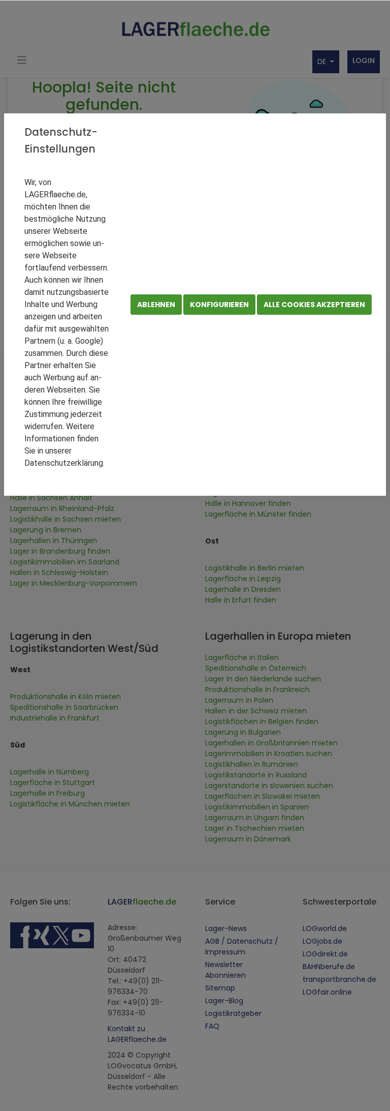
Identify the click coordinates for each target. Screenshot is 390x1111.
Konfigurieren (219, 304)
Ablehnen (156, 304)
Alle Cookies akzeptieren (314, 304)
